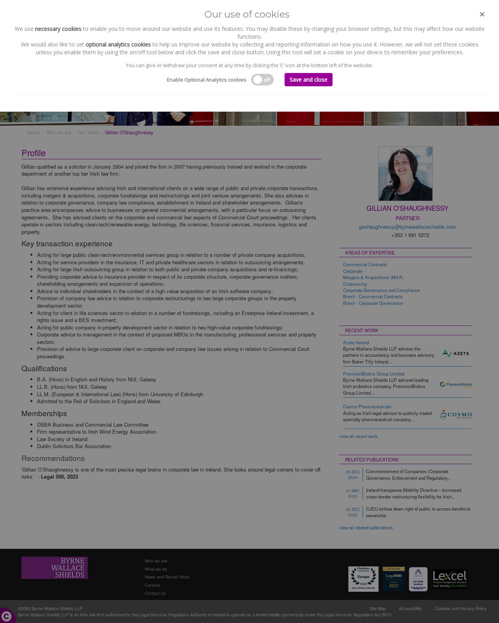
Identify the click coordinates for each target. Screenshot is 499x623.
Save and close (308, 79)
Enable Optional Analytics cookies (206, 79)
